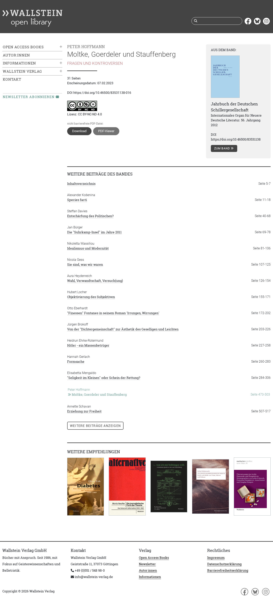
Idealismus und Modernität (88, 248)
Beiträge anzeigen (95, 426)
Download (79, 131)
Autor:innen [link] (16, 55)
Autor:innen (148, 570)
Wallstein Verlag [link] (22, 71)
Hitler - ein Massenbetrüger (88, 345)
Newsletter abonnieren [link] (29, 97)
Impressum (216, 557)
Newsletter (147, 564)
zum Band (222, 148)
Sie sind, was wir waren (85, 264)
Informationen (150, 577)
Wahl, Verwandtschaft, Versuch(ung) (95, 281)
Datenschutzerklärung (224, 564)
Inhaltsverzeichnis (81, 184)
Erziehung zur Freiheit (84, 411)
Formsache (75, 361)
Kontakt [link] (12, 79)
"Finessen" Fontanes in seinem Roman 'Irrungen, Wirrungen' (113, 313)
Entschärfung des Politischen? (90, 216)
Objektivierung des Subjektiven (91, 297)
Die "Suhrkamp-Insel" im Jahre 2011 (94, 232)
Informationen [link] (19, 63)
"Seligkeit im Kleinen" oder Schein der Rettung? (103, 378)
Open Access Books (154, 557)
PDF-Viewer (106, 131)
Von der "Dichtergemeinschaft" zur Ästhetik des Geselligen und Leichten (122, 329)
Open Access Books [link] (23, 47)
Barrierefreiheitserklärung (227, 570)
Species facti (77, 200)
